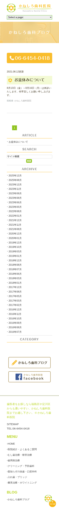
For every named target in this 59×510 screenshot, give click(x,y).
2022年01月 (15, 215)
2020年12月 (15, 233)
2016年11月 (15, 314)
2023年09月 (15, 193)
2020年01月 (15, 238)
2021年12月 (15, 220)
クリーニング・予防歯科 (21, 466)
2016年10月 (15, 318)
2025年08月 (15, 180)
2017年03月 (15, 300)
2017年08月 (15, 291)
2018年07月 (15, 269)
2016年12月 (15, 309)
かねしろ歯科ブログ (18, 499)
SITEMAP (13, 424)
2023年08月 (15, 198)
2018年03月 (15, 278)
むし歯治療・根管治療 (20, 455)
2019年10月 (15, 247)
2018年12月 (15, 260)
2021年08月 (15, 229)
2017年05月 (15, 296)
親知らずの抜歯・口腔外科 (22, 471)
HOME (11, 443)
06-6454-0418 (21, 428)
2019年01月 (15, 256)
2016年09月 (15, 323)
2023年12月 (15, 184)
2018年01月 (15, 282)
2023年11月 (15, 189)
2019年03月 (15, 251)
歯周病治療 (14, 460)
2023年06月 (15, 202)
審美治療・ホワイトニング (22, 482)
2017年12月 (15, 287)
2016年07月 (15, 332)
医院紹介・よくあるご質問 (22, 449)
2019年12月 (15, 242)
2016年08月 (15, 327)
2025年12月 (15, 175)
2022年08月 (15, 211)
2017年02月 (15, 305)
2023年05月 (15, 207)
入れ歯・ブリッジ (17, 477)
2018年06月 (15, 274)
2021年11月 (15, 224)
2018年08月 (15, 265)
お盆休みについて (29, 80)
